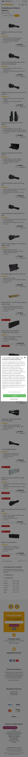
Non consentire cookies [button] (14, 392)
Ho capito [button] (14, 395)
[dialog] (14, 378)
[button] (14, 399)
